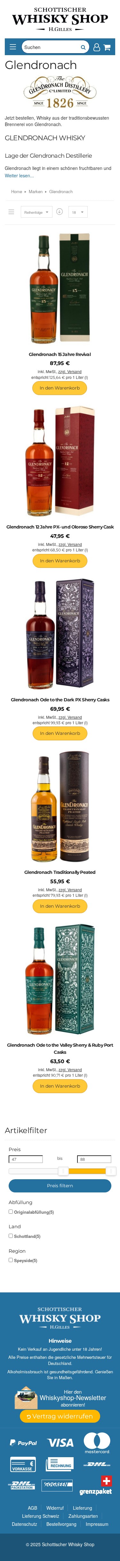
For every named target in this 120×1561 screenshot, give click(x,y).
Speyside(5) (25, 1260)
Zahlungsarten (83, 1516)
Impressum (97, 1524)
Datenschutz (24, 1524)
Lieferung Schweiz (40, 1516)
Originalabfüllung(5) (34, 1212)
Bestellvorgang (61, 1524)
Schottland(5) (27, 1236)
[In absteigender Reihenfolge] (59, 211)
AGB (32, 1508)
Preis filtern (60, 1186)
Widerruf (55, 1508)
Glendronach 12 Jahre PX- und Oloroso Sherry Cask (60, 527)
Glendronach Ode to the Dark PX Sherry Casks (60, 700)
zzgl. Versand (70, 371)
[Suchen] (83, 47)
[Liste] (11, 211)
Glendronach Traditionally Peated (59, 872)
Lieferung (82, 1508)
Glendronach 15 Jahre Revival (60, 354)
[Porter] (60, 19)
